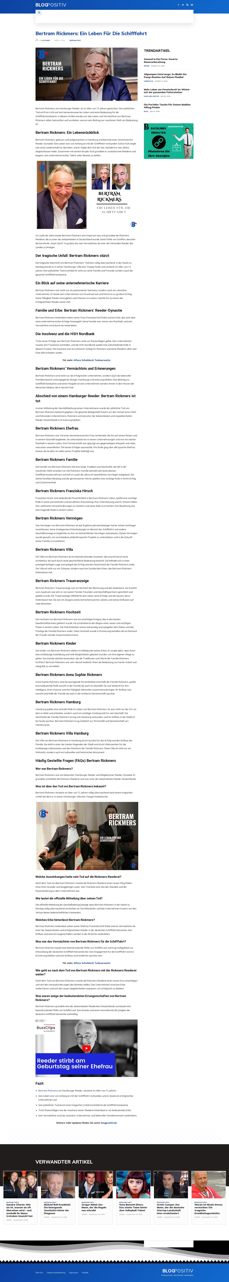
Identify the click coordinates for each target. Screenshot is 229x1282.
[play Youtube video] (87, 1048)
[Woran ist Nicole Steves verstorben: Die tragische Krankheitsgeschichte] (209, 1184)
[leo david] (37, 40)
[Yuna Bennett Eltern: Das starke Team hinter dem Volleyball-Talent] (133, 1184)
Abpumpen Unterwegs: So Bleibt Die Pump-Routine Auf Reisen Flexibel (165, 76)
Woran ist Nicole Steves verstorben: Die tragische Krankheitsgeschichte (208, 1209)
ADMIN (9, 1220)
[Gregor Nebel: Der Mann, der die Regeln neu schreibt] (96, 1184)
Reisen (146, 66)
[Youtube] (191, 4)
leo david (46, 40)
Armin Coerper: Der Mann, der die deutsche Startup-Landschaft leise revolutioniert (170, 1209)
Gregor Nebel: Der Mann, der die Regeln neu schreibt (94, 1207)
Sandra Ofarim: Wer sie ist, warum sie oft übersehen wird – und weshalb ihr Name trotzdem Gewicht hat (19, 1210)
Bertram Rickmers (48, 1090)
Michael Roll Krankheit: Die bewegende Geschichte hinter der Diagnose (57, 1209)
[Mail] (182, 4)
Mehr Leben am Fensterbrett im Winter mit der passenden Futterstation (167, 91)
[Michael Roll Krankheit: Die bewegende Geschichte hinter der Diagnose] (58, 1184)
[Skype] (187, 4)
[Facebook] (178, 4)
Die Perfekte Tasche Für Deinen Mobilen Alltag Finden (167, 106)
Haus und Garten (151, 96)
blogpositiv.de (109, 1122)
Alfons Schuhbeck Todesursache (92, 360)
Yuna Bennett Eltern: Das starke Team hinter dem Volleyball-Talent (133, 1207)
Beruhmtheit (75, 40)
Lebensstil (148, 81)
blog (146, 111)
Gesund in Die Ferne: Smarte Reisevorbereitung (161, 61)
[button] (39, 13)
